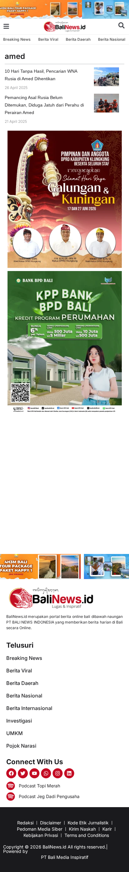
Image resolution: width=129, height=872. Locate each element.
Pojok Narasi (21, 746)
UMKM (14, 733)
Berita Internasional (29, 708)
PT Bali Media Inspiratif (64, 857)
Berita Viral (48, 39)
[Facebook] (11, 773)
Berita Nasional (111, 39)
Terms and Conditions (86, 835)
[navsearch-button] (121, 26)
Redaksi (25, 822)
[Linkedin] (69, 773)
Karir (107, 829)
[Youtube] (34, 773)
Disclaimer (50, 822)
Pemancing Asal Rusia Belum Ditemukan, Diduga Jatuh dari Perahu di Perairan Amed (44, 105)
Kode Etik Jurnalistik (88, 822)
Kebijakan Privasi (40, 835)
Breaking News (17, 39)
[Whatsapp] (46, 773)
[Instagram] (58, 773)
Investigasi (19, 721)
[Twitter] (23, 773)
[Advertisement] (64, 484)
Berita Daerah (78, 39)
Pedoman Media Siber (39, 829)
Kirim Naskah (82, 829)
